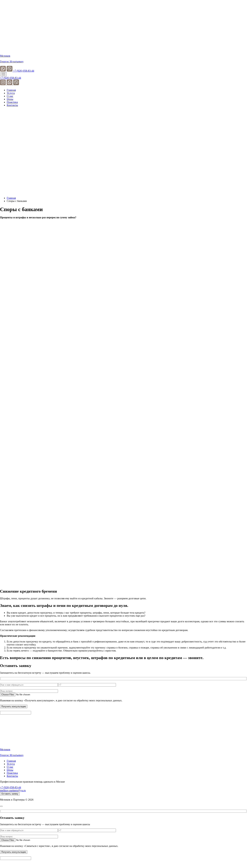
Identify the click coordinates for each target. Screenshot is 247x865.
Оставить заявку (9, 793)
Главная (11, 90)
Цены (10, 99)
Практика (12, 102)
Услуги (11, 93)
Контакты (12, 105)
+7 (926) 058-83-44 (23, 70)
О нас (10, 96)
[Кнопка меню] (3, 74)
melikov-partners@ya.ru (13, 790)
